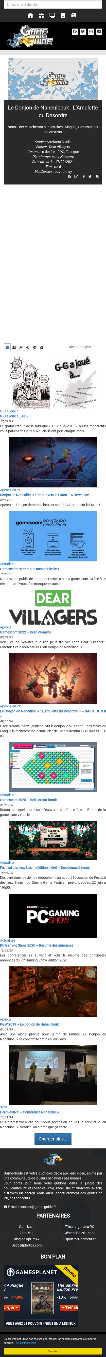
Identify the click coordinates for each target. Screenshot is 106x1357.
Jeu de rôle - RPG (51, 152)
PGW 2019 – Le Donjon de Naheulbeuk (29, 1024)
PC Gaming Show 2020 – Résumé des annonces (36, 945)
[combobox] (84, 347)
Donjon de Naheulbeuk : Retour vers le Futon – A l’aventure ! (45, 495)
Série (3, 1107)
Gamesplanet (88, 127)
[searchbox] (80, 346)
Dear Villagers (59, 147)
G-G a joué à (9, 411)
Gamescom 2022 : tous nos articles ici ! (29, 569)
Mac (55, 157)
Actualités (7, 564)
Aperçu (5, 627)
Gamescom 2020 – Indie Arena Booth (28, 800)
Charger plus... (53, 1138)
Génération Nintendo (79, 1233)
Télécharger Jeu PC (79, 1227)
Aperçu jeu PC (10, 490)
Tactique (72, 152)
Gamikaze (26, 1227)
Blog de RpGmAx (26, 1239)
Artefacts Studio (59, 142)
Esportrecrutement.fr (79, 1239)
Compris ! (53, 1351)
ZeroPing (27, 1233)
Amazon (55, 132)
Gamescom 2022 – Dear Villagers (25, 632)
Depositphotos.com (27, 1245)
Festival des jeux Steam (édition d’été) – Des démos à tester (45, 868)
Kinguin (70, 127)
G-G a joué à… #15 (14, 416)
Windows (67, 157)
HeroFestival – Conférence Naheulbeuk (29, 1112)
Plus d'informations (25, 1343)
